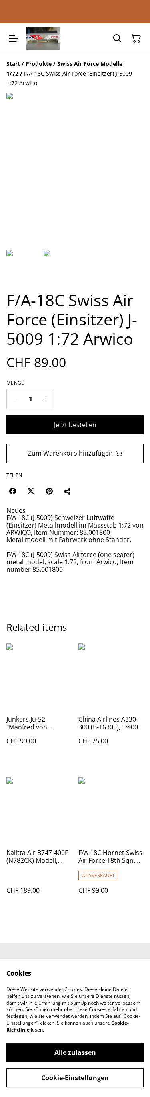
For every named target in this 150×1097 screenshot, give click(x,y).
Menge (15, 383)
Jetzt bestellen (75, 424)
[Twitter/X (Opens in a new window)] (31, 491)
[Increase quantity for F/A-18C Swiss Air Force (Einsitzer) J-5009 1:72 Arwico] (46, 399)
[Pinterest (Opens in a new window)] (49, 491)
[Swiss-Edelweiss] (43, 38)
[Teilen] (68, 491)
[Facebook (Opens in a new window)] (12, 491)
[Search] (117, 38)
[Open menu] (13, 38)
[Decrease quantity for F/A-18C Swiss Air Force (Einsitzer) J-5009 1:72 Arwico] (14, 399)
